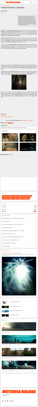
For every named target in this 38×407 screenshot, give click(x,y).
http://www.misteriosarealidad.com (6, 116)
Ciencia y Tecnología (5, 198)
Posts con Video (21, 197)
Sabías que (27, 197)
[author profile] (3, 13)
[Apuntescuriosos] (12, 401)
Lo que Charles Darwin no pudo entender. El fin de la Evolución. (15, 367)
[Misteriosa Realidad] (13, 2)
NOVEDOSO (4, 299)
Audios (17, 198)
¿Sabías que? (11, 197)
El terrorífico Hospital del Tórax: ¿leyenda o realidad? (13, 355)
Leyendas (29, 195)
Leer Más (8, 332)
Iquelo (4, 139)
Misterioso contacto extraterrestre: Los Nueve (12, 342)
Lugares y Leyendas (5, 195)
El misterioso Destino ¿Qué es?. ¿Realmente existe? (13, 329)
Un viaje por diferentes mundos (14, 306)
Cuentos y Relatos (7, 5)
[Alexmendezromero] (9, 401)
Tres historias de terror (24, 149)
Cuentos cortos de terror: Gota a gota (27, 139)
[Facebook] (2, 401)
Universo (21, 198)
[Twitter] (5, 401)
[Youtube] (7, 401)
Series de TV (12, 198)
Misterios (11, 195)
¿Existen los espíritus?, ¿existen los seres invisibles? (11, 253)
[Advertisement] (8, 21)
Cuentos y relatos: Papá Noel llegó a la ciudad (16, 310)
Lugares (16, 195)
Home (2, 5)
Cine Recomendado (22, 195)
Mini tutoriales (26, 198)
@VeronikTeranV (3, 115)
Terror (16, 197)
